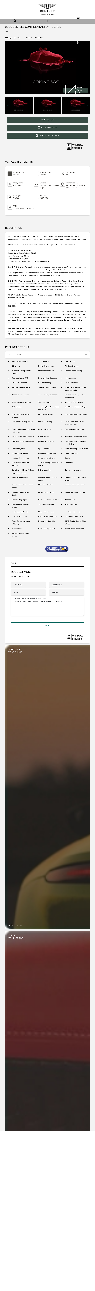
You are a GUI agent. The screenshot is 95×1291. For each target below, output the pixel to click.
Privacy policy (65, 1278)
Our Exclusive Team (36, 1238)
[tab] (47, 354)
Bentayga (37, 1204)
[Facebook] (16, 1175)
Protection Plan (15, 1238)
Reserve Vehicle (11, 1135)
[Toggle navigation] (78, 18)
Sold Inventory (16, 1207)
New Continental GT (37, 1215)
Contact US (44, 1278)
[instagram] (6, 1175)
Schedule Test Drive (37, 1243)
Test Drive (38, 1135)
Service (79, 1196)
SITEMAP (26, 1278)
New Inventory (16, 1196)
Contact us (47, 120)
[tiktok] (9, 1175)
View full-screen (80, 90)
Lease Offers (58, 1196)
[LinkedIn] (19, 1175)
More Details (37, 1142)
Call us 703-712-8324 (48, 136)
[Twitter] (12, 1175)
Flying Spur (37, 1209)
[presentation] (7, 105)
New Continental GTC (37, 1220)
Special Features (16, 355)
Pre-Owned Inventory (16, 1202)
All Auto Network (53, 1284)
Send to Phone (49, 128)
